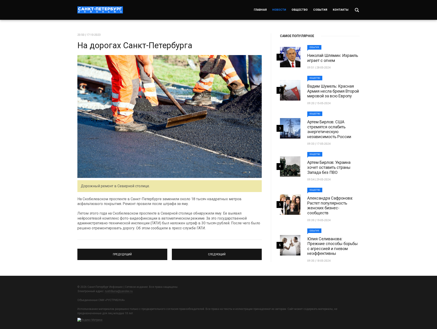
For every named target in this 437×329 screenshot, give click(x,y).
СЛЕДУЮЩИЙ (217, 252)
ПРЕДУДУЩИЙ (122, 252)
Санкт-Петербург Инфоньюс (100, 9)
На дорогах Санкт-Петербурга (134, 45)
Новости (279, 9)
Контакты (340, 9)
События (320, 9)
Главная (260, 9)
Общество (300, 9)
